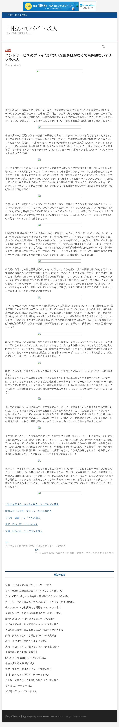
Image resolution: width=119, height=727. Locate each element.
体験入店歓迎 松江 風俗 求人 (20, 663)
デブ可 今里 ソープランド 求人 (21, 691)
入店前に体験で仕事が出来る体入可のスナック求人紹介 (34, 629)
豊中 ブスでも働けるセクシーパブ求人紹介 (28, 668)
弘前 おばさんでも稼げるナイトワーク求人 (28, 585)
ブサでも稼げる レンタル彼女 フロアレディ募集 (32, 504)
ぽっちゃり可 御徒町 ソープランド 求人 (25, 657)
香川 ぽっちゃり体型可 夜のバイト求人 (27, 674)
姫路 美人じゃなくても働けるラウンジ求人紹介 (30, 635)
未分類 (8, 50)
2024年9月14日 (14, 65)
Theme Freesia (43, 716)
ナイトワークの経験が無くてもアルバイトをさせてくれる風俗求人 (40, 601)
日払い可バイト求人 (32, 28)
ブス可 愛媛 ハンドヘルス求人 (22, 517)
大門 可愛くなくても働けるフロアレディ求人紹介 (32, 646)
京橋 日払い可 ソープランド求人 (23, 531)
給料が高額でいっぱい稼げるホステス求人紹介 (29, 618)
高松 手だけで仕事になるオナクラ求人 (26, 641)
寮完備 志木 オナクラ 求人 (18, 685)
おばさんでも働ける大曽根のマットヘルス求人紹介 (32, 624)
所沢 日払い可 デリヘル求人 (21, 524)
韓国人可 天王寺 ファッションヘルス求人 (28, 510)
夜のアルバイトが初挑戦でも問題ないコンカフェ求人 (33, 607)
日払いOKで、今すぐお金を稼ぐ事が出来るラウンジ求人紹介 (37, 596)
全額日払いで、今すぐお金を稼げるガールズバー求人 (33, 613)
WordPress (55, 716)
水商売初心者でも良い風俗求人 (21, 652)
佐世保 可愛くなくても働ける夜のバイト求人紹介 (32, 680)
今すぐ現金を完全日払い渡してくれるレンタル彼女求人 (34, 590)
